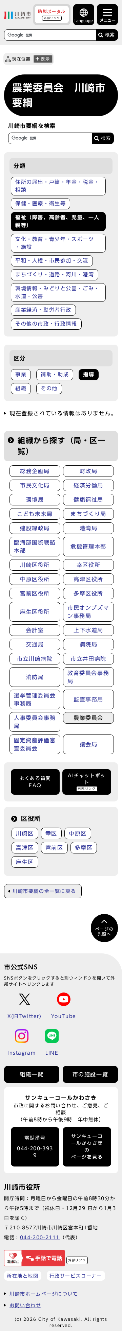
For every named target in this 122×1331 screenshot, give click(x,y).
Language (84, 20)
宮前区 (54, 847)
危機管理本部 (88, 546)
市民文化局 (35, 485)
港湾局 (89, 528)
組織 (20, 388)
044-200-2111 (40, 1237)
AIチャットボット (87, 781)
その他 (49, 388)
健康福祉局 (88, 499)
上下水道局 (88, 630)
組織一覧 (31, 1074)
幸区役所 (88, 565)
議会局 (89, 744)
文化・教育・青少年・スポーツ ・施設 (54, 243)
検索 (110, 34)
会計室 (35, 630)
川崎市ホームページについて (43, 1293)
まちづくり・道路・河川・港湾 (54, 274)
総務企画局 (35, 471)
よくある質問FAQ (35, 782)
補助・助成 (55, 374)
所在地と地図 (23, 1275)
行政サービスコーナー (75, 1275)
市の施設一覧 (90, 1074)
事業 (20, 374)
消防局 (35, 677)
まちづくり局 (88, 514)
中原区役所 (35, 579)
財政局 (89, 471)
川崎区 (25, 833)
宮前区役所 (35, 593)
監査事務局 (88, 699)
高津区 (25, 847)
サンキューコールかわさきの (87, 1146)
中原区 (78, 833)
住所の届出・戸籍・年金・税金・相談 (57, 185)
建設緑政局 (35, 528)
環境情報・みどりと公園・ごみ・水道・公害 (57, 292)
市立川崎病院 (35, 658)
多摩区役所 (88, 593)
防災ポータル (52, 14)
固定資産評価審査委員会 (35, 744)
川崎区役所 (35, 565)
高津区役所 (88, 579)
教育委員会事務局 (88, 677)
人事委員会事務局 (35, 722)
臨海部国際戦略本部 (35, 546)
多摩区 (84, 847)
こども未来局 (35, 514)
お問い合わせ (25, 1305)
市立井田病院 (88, 658)
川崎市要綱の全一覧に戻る (44, 891)
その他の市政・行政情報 (46, 323)
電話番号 (35, 1147)
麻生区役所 (35, 612)
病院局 (89, 644)
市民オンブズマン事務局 (88, 612)
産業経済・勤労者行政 (43, 309)
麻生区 (25, 862)
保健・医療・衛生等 (40, 203)
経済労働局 (88, 485)
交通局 (35, 644)
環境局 (35, 499)
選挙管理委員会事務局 (35, 699)
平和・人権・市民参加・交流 (51, 260)
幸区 (51, 833)
